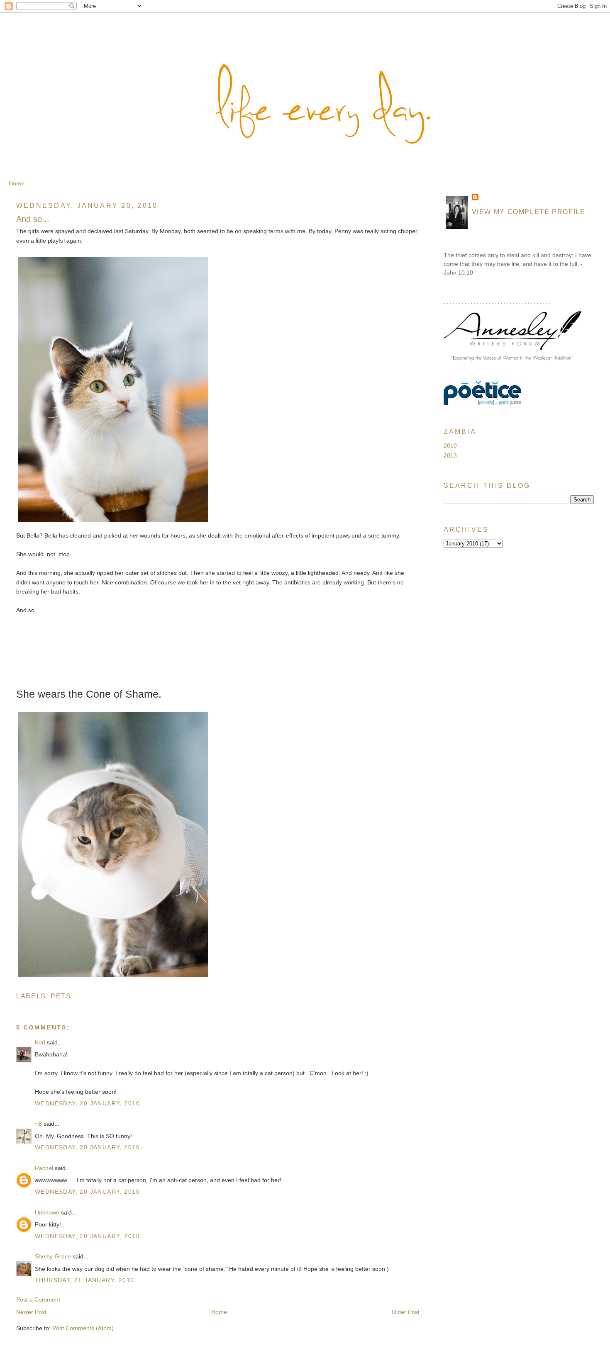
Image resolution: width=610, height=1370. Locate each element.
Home (16, 183)
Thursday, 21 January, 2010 (84, 1280)
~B (38, 1123)
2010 (450, 445)
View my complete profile (529, 211)
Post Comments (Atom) (83, 1328)
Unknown (47, 1212)
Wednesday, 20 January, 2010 (87, 1103)
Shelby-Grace (53, 1256)
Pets (61, 996)
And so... (32, 219)
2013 (450, 455)
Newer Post (31, 1312)
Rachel (44, 1168)
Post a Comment (38, 1299)
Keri (40, 1042)
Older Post (406, 1312)
